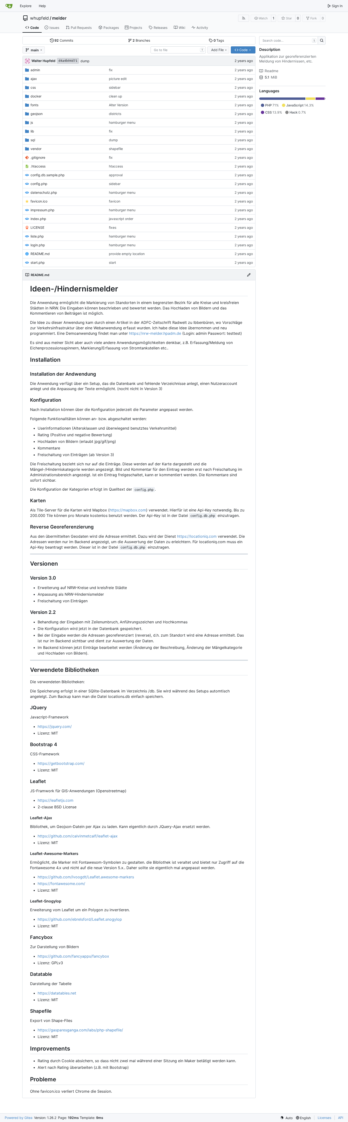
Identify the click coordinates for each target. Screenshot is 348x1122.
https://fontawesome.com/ (61, 883)
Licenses (324, 1118)
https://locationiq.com (197, 536)
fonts (34, 105)
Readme (271, 71)
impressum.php (42, 210)
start (112, 262)
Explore (25, 6)
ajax (34, 79)
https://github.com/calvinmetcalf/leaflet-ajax (78, 836)
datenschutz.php (44, 192)
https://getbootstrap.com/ (61, 763)
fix (111, 70)
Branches (141, 40)
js (32, 122)
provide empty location (127, 254)
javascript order (121, 219)
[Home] (9, 6)
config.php (39, 184)
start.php (38, 262)
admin (35, 70)
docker (36, 96)
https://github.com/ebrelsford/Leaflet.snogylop (80, 919)
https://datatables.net (57, 993)
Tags (219, 40)
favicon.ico (39, 201)
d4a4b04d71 (67, 60)
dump (84, 61)
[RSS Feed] (243, 18)
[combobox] (178, 49)
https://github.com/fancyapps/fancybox (73, 956)
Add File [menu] (217, 50)
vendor (36, 149)
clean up (115, 96)
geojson (37, 114)
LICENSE (37, 227)
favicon (114, 201)
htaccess (116, 166)
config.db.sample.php (48, 175)
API (340, 1118)
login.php (38, 245)
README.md (40, 254)
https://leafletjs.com (55, 800)
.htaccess (38, 166)
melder (59, 18)
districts (115, 114)
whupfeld (39, 18)
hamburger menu (122, 122)
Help (42, 6)
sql (33, 140)
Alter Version (118, 105)
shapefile (116, 149)
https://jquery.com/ (55, 726)
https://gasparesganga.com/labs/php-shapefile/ (80, 1030)
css (33, 87)
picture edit (118, 79)
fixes (112, 227)
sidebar (114, 87)
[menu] (286, 1118)
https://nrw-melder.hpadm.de (155, 333)
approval (116, 175)
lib (32, 131)
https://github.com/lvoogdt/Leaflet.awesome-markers (86, 877)
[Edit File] (249, 275)
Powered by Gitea (18, 1118)
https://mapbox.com (128, 510)
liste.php (37, 236)
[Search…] (322, 40)
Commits (63, 40)
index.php (38, 219)
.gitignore (38, 157)
